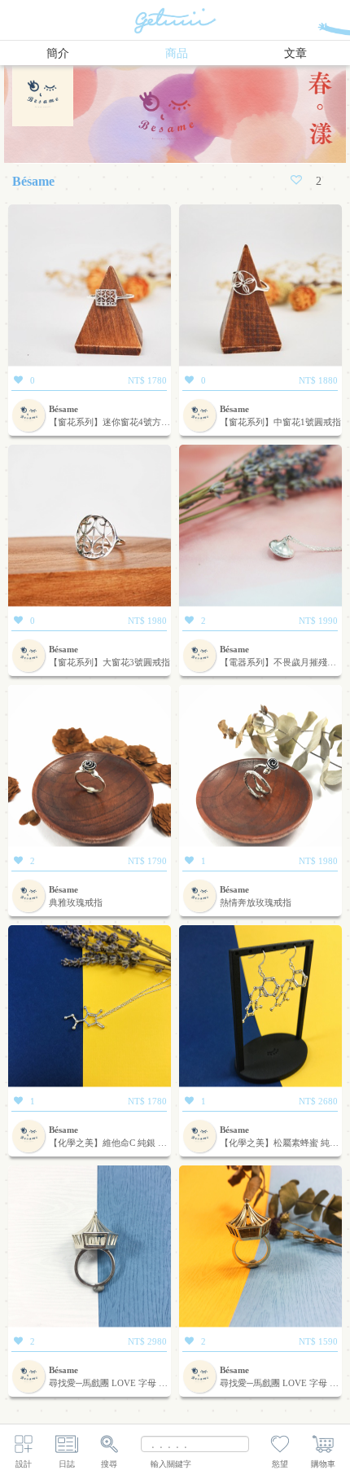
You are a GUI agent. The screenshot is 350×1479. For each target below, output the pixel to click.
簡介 (57, 53)
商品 (176, 53)
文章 (295, 53)
